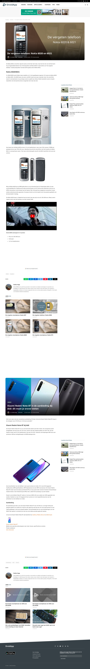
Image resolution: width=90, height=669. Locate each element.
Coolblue (34, 514)
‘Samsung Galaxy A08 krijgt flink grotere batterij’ (30, 1)
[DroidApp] (10, 4)
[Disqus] (31, 358)
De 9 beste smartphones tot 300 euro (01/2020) (43, 604)
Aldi (13, 562)
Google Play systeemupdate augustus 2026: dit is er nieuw (76, 105)
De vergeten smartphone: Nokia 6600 (16, 335)
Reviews (29, 4)
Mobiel (39, 514)
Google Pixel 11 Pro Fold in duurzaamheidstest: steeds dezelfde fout (76, 90)
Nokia (7, 273)
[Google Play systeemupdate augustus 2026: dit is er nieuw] (64, 105)
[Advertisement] (31, 93)
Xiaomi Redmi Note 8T (12, 524)
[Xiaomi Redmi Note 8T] (9, 522)
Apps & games (38, 4)
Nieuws (23, 4)
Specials (11, 19)
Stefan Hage (14, 57)
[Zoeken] (87, 4)
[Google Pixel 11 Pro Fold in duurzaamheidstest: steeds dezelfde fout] (64, 89)
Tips (53, 4)
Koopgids (48, 4)
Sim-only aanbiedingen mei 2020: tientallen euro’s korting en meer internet (17, 626)
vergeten (12, 273)
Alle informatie (10, 529)
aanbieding (8, 562)
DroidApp (7, 19)
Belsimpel (49, 514)
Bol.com (43, 514)
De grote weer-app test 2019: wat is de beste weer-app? (44, 626)
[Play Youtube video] (32, 216)
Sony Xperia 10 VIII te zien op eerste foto (77, 113)
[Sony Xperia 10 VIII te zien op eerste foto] (64, 114)
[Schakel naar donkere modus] (85, 4)
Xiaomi (17, 562)
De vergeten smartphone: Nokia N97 (15, 315)
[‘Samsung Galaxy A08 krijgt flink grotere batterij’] (64, 98)
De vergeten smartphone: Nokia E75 (43, 335)
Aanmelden (63, 658)
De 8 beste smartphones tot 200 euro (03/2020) (16, 604)
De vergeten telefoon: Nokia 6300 (42, 315)
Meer (57, 4)
